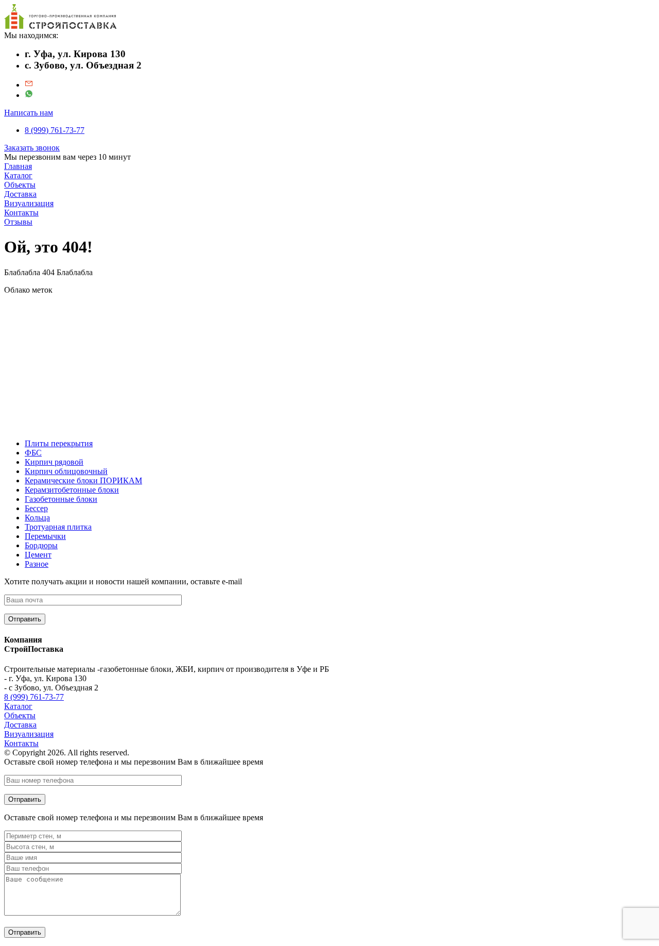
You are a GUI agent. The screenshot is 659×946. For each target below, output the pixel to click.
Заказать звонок (32, 147)
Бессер (36, 508)
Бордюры (41, 545)
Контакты (21, 212)
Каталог (18, 175)
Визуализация (29, 203)
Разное (36, 564)
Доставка (20, 194)
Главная (18, 166)
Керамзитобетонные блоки (72, 489)
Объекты (20, 184)
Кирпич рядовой (54, 462)
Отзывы (18, 221)
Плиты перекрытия (59, 443)
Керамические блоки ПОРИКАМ (83, 480)
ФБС (33, 452)
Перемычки (45, 536)
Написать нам (28, 112)
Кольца (37, 517)
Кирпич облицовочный (66, 471)
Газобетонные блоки (61, 499)
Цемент (38, 554)
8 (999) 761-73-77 (54, 130)
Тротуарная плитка (58, 526)
